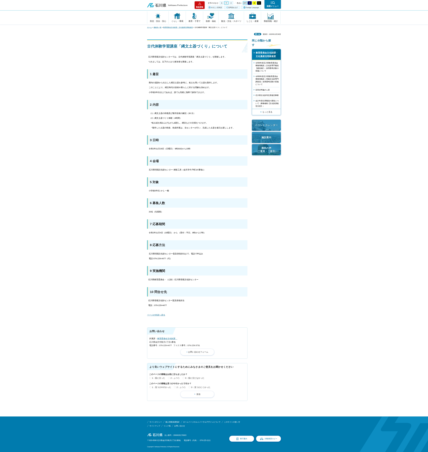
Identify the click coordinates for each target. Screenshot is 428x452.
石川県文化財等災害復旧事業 (267, 95)
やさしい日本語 (216, 7)
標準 (245, 3)
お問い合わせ (179, 426)
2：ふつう (175, 378)
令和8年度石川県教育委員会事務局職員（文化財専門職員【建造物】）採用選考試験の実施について (267, 67)
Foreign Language (252, 7)
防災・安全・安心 (158, 21)
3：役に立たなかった (194, 378)
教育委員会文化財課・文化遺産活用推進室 (178, 27)
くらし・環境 (177, 21)
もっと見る (267, 112)
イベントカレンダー (266, 125)
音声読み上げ (233, 7)
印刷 (258, 34)
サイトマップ (154, 426)
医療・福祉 (211, 21)
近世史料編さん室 (262, 90)
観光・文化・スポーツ (231, 21)
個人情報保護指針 (172, 422)
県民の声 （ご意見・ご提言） (266, 150)
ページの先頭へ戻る (156, 315)
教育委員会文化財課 (167, 338)
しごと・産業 (253, 21)
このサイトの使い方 (232, 422)
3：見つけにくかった (200, 387)
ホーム (149, 27)
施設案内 (266, 137)
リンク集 (167, 426)
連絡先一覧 (157, 27)
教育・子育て (195, 21)
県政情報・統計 (271, 21)
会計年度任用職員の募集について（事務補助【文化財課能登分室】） (267, 103)
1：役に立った (158, 378)
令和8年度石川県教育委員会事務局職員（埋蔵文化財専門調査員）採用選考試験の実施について (267, 80)
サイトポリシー (155, 422)
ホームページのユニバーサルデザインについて (202, 422)
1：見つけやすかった (161, 387)
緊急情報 (199, 7)
